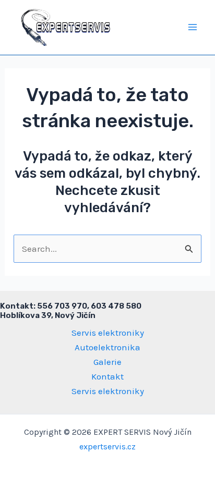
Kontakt (107, 376)
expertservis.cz (107, 446)
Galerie (107, 362)
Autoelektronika (107, 347)
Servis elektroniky (107, 332)
